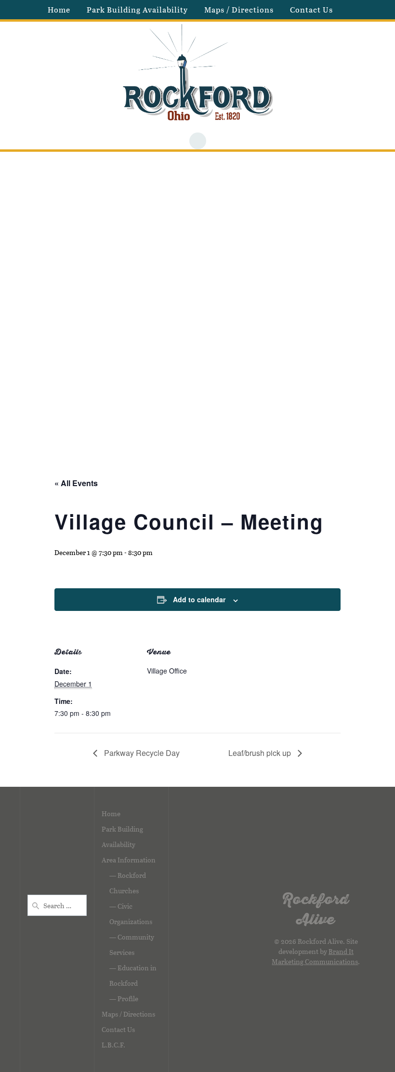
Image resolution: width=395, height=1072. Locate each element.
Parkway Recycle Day (141, 752)
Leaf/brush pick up (260, 752)
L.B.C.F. (113, 1045)
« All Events (76, 483)
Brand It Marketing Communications (315, 956)
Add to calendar (199, 599)
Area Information (129, 860)
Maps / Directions (239, 9)
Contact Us (311, 9)
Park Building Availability (137, 9)
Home (59, 9)
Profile (128, 998)
